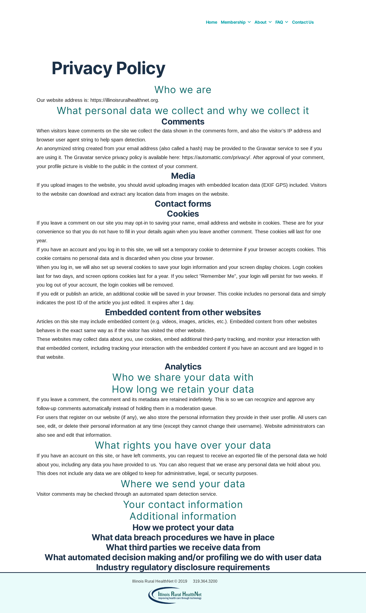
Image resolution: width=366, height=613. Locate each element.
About (260, 22)
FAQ (279, 22)
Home (211, 22)
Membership (233, 22)
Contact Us (303, 22)
